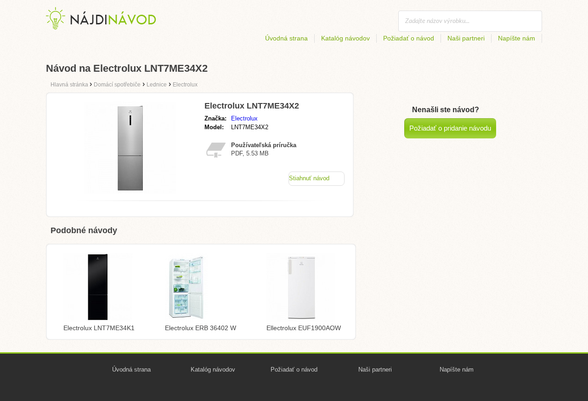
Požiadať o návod (408, 38)
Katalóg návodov (345, 38)
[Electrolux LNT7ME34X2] (130, 191)
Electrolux (244, 118)
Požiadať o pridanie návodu (450, 128)
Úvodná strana (286, 38)
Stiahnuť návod (309, 178)
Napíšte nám (516, 38)
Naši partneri (466, 38)
